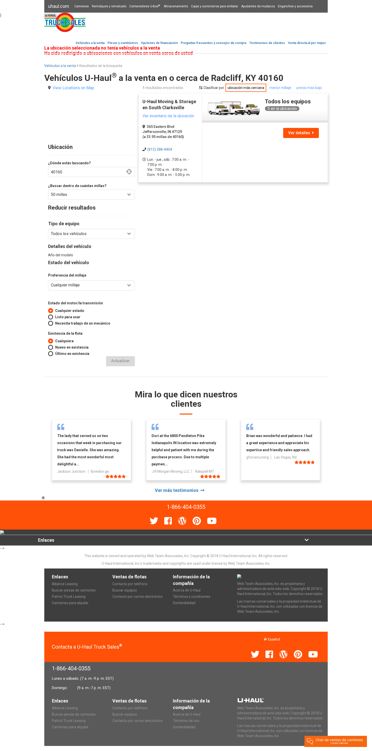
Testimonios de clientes (267, 43)
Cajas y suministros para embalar (214, 6)
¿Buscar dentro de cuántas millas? (77, 186)
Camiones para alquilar (70, 603)
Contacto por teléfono (130, 584)
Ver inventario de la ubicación (168, 115)
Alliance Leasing (65, 584)
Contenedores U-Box (144, 6)
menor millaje (280, 88)
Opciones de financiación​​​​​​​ (159, 43)
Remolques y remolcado (109, 6)
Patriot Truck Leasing (69, 597)
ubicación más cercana (246, 88)
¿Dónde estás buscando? (69, 163)
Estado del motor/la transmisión (75, 303)
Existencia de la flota (65, 333)
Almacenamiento (176, 6)
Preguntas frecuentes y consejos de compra (213, 43)
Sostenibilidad (184, 603)
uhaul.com (58, 6)
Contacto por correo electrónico (137, 597)
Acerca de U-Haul (186, 590)
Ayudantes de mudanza (258, 6)
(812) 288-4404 (159, 149)
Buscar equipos (124, 590)
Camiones (81, 6)
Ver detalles (300, 132)
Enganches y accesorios (295, 6)
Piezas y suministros (123, 43)
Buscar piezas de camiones (74, 590)
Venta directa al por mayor (307, 43)
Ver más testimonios (177, 490)
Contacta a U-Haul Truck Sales (87, 647)
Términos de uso (186, 721)
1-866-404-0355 (71, 668)
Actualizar (120, 360)
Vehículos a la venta (90, 43)
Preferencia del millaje (67, 275)
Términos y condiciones (191, 597)
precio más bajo (309, 88)
